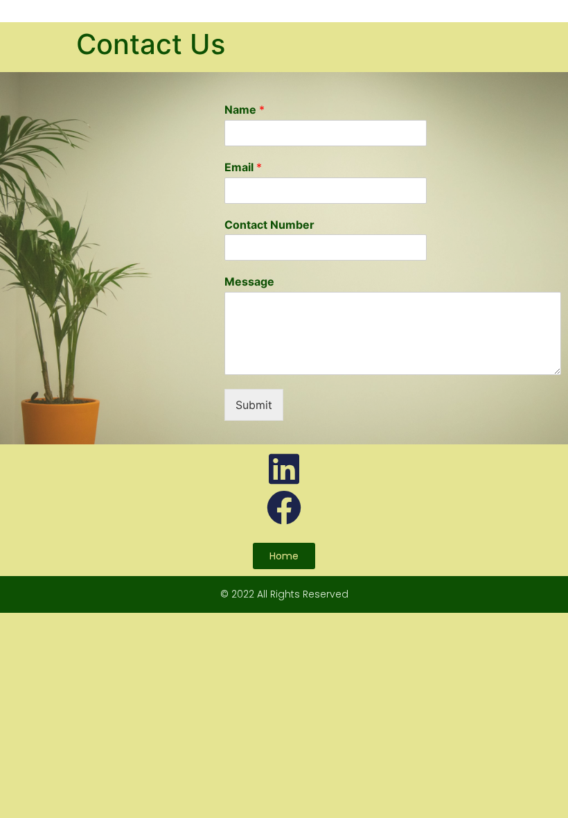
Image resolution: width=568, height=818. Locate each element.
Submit (254, 405)
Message (249, 281)
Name (244, 109)
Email (243, 167)
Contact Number (269, 225)
